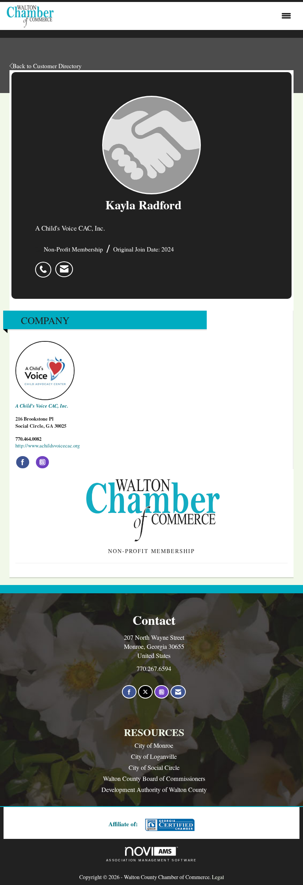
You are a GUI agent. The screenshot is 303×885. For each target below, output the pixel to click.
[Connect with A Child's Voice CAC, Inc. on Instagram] (42, 462)
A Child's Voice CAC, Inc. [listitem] (41, 405)
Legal (218, 877)
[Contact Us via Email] (178, 692)
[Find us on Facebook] (129, 692)
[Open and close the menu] (174, 15)
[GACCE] (169, 825)
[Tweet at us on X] (145, 692)
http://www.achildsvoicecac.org (47, 445)
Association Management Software (151, 860)
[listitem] (45, 265)
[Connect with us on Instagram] (161, 692)
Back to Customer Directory (47, 66)
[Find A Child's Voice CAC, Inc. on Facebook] (22, 462)
